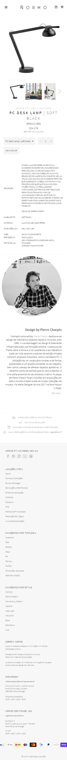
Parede (8, 547)
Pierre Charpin (41, 336)
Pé (6, 556)
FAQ (7, 506)
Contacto (9, 497)
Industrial (9, 615)
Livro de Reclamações (14, 521)
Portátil (8, 566)
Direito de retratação (14, 492)
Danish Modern (11, 596)
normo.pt (22, 108)
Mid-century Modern (14, 601)
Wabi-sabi (9, 611)
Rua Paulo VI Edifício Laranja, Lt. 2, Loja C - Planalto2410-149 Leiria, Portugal (20, 724)
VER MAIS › (56, 393)
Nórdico (8, 592)
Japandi (9, 606)
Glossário (9, 502)
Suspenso (9, 537)
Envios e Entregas (12, 483)
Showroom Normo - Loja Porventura (19, 686)
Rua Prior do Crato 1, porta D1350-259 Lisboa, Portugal (16, 689)
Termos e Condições (14, 478)
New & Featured (41, 108)
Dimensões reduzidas (14, 570)
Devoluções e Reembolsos (16, 487)
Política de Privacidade (15, 511)
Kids (7, 629)
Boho (7, 620)
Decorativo (10, 625)
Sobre (8, 473)
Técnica (8, 561)
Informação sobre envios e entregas (35, 417)
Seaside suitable (12, 575)
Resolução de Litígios (14, 516)
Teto (7, 542)
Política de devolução (34, 422)
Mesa (7, 551)
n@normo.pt (56, 432)
